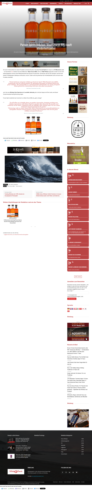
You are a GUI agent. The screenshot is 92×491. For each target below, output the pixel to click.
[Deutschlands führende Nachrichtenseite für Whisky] (12, 3)
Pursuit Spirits (19, 186)
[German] (68, 308)
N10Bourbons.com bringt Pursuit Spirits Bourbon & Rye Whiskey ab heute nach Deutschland (13, 221)
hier (12, 71)
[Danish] (76, 308)
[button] (87, 3)
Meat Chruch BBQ (11, 186)
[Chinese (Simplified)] (80, 308)
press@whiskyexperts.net (38, 476)
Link (82, 296)
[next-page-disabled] (34, 226)
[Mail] (73, 472)
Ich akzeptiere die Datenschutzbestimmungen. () (75, 295)
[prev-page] (31, 226)
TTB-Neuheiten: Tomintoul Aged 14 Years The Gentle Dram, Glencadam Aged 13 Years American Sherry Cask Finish (77, 380)
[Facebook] (62, 472)
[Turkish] (68, 311)
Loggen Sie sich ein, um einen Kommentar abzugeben (16, 234)
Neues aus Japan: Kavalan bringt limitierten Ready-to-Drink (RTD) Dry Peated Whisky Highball (23, 456)
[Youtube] (76, 472)
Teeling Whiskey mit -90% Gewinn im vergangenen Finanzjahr (14, 194)
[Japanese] (83, 308)
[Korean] (85, 308)
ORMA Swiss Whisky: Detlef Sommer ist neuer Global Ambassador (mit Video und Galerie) (48, 194)
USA (48, 41)
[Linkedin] (69, 472)
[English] (71, 308)
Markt (44, 41)
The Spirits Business (13, 184)
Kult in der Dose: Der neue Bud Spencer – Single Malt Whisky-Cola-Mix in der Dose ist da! (22, 440)
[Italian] (78, 308)
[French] (73, 308)
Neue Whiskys (13, 218)
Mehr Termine (78, 276)
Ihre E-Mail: (70, 291)
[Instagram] (66, 472)
